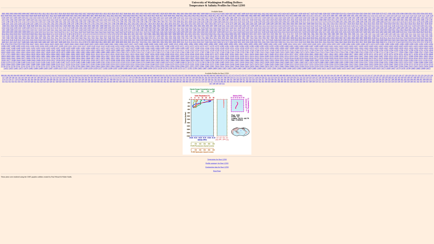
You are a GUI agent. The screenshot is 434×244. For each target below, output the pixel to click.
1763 (68, 22)
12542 (207, 48)
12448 (13, 48)
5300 (406, 28)
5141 (373, 26)
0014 (52, 13)
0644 (23, 15)
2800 (121, 24)
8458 (418, 40)
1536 (113, 20)
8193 (121, 40)
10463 (116, 44)
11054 (329, 44)
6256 (129, 32)
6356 (296, 32)
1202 (146, 18)
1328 (296, 18)
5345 (117, 30)
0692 (76, 15)
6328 (239, 32)
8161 (28, 40)
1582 (207, 20)
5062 (77, 26)
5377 (129, 30)
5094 (203, 26)
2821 (162, 24)
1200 (138, 18)
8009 (292, 38)
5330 (89, 30)
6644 (48, 34)
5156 (406, 26)
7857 (239, 38)
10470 (126, 44)
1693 (410, 20)
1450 (414, 18)
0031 (101, 13)
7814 (211, 38)
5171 (36, 28)
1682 (369, 20)
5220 (207, 28)
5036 (418, 24)
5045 (16, 26)
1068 (304, 15)
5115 (276, 26)
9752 (410, 42)
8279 (268, 40)
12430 (405, 46)
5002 (284, 24)
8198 (138, 40)
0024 (77, 13)
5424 (280, 30)
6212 (76, 32)
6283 (166, 32)
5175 (52, 28)
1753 (28, 22)
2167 (288, 22)
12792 (426, 50)
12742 (252, 50)
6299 (182, 32)
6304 (202, 32)
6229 (121, 32)
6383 (337, 32)
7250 (133, 36)
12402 (296, 46)
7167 (36, 36)
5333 (101, 30)
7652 (117, 38)
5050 (36, 26)
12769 (331, 50)
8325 (288, 40)
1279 (215, 18)
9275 (227, 42)
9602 (312, 42)
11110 (65, 46)
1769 (93, 22)
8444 (402, 40)
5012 (325, 24)
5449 (329, 30)
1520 (72, 20)
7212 (93, 36)
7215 (105, 36)
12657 (102, 50)
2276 (410, 22)
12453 (38, 48)
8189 (113, 40)
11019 (309, 44)
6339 (267, 32)
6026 (414, 30)
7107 (369, 34)
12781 (376, 50)
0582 (394, 13)
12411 (331, 46)
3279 (231, 24)
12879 (63, 52)
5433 (296, 30)
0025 (81, 13)
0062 (178, 13)
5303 (418, 28)
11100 (23, 46)
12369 (172, 46)
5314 (24, 30)
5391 (174, 30)
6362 (320, 32)
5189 (105, 28)
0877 (234, 15)
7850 (235, 38)
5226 (231, 28)
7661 (129, 38)
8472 (7, 42)
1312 (239, 18)
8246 (239, 40)
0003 (12, 13)
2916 (198, 24)
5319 (44, 30)
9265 (215, 42)
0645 (27, 15)
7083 (317, 34)
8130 (410, 38)
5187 (97, 28)
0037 (121, 13)
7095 (349, 34)
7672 (154, 38)
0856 (202, 15)
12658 (107, 50)
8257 (260, 40)
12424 (385, 46)
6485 (390, 32)
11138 (107, 46)
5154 (397, 26)
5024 (369, 24)
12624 (371, 48)
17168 (157, 52)
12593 (267, 48)
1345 (345, 18)
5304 (422, 28)
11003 (275, 44)
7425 (264, 36)
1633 (296, 20)
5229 (243, 28)
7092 (345, 34)
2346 (28, 24)
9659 (365, 42)
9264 (211, 42)
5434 (300, 30)
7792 (203, 38)
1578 (190, 20)
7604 (28, 38)
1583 (211, 20)
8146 (11, 40)
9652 (353, 42)
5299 (402, 28)
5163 (3, 28)
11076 (377, 44)
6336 (255, 32)
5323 (60, 30)
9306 (280, 42)
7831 (215, 38)
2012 (182, 22)
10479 (136, 44)
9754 (414, 42)
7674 (158, 38)
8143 (430, 38)
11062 (348, 44)
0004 (16, 13)
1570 (158, 20)
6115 (48, 32)
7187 (68, 36)
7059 (272, 34)
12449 (18, 48)
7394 (227, 36)
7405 (243, 36)
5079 (142, 26)
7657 (121, 38)
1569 (154, 20)
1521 (76, 20)
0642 (15, 15)
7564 (365, 36)
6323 (235, 32)
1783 (133, 22)
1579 (194, 20)
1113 (368, 15)
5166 (16, 28)
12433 (415, 46)
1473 (3, 20)
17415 (261, 52)
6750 (77, 34)
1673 (341, 20)
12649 (63, 50)
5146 (393, 26)
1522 (81, 20)
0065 (190, 13)
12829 (53, 52)
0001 (3, 13)
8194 (125, 40)
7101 (357, 34)
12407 (311, 46)
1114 (372, 15)
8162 (32, 40)
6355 (292, 32)
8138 (418, 38)
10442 (71, 44)
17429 (276, 52)
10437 (61, 44)
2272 (394, 22)
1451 (418, 18)
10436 (56, 44)
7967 (268, 38)
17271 (197, 52)
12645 (43, 50)
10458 (101, 44)
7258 (158, 36)
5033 (406, 24)
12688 (117, 50)
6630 (426, 32)
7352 (194, 36)
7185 (60, 36)
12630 (401, 48)
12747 (266, 50)
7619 (77, 38)
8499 (64, 42)
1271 (182, 18)
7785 (199, 38)
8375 (312, 40)
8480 (24, 42)
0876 (230, 15)
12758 (311, 50)
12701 (137, 50)
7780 (195, 38)
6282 (162, 32)
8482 (32, 42)
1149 (19, 18)
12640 (18, 50)
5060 (69, 26)
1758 (48, 22)
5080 (146, 26)
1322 (276, 18)
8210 (182, 40)
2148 (215, 22)
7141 (398, 34)
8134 (414, 38)
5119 (288, 26)
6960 (231, 34)
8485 (40, 42)
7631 (89, 38)
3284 (251, 24)
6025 (410, 30)
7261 (166, 36)
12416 (351, 46)
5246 (312, 28)
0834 (149, 15)
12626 (381, 48)
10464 (121, 44)
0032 (105, 13)
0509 (337, 13)
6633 (7, 34)
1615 (239, 20)
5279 (357, 28)
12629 (396, 48)
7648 (109, 38)
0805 (88, 15)
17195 (172, 52)
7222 (125, 36)
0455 (288, 13)
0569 (377, 13)
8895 (109, 42)
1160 (62, 18)
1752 (24, 22)
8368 (296, 40)
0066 (195, 13)
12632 (411, 48)
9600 (308, 42)
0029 (93, 13)
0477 (308, 13)
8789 (85, 42)
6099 (28, 32)
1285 (231, 18)
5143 (381, 26)
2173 (312, 22)
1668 (321, 20)
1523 (85, 20)
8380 (321, 40)
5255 (345, 28)
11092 (421, 44)
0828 (125, 15)
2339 (430, 22)
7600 (16, 38)
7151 (410, 34)
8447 (406, 40)
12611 (306, 48)
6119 (56, 32)
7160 (16, 36)
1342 (337, 18)
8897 (113, 42)
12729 (217, 50)
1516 (56, 20)
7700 (182, 38)
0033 (109, 13)
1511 (36, 20)
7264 (178, 36)
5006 (300, 24)
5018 (349, 24)
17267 (192, 52)
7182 (48, 36)
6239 (125, 32)
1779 (117, 22)
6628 (418, 32)
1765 (76, 22)
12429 (400, 46)
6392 (345, 32)
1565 (137, 20)
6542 (410, 32)
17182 (167, 52)
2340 (3, 24)
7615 (68, 38)
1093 (361, 15)
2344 (20, 24)
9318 (300, 42)
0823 (112, 15)
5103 (232, 26)
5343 (113, 30)
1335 (308, 18)
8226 (223, 40)
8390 (345, 40)
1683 (373, 20)
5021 (361, 24)
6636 (16, 34)
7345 (186, 36)
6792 (109, 34)
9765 (19, 44)
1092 (357, 15)
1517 (60, 20)
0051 (134, 13)
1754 (32, 22)
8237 (231, 40)
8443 (398, 40)
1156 (46, 18)
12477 (122, 48)
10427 (31, 44)
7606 (36, 38)
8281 (272, 40)
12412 (336, 46)
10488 (146, 44)
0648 (35, 15)
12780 (371, 50)
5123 (304, 26)
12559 (247, 48)
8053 (329, 38)
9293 (243, 42)
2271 (390, 22)
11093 (426, 44)
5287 (386, 28)
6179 (72, 32)
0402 (223, 13)
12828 (48, 52)
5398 (195, 30)
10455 (91, 44)
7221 (121, 36)
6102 (36, 32)
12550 (227, 48)
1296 (235, 18)
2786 (68, 24)
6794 (117, 34)
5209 (166, 28)
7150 (406, 34)
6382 (333, 32)
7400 (235, 36)
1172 (110, 18)
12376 (202, 46)
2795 (101, 24)
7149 (402, 34)
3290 (276, 24)
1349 (361, 18)
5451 (337, 30)
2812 (125, 24)
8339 (292, 40)
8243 (235, 40)
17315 (212, 52)
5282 (369, 28)
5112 (264, 26)
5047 (24, 26)
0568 (373, 13)
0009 (32, 13)
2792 (93, 24)
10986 (211, 44)
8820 (97, 42)
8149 (16, 40)
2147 (211, 22)
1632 (292, 20)
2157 (251, 22)
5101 (223, 26)
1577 (186, 20)
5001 (280, 24)
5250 (329, 28)
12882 (77, 52)
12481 (142, 48)
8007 (288, 38)
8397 (369, 40)
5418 (255, 30)
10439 (66, 44)
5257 (349, 28)
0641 (11, 15)
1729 (426, 20)
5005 (296, 24)
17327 (217, 52)
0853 (190, 15)
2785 (64, 24)
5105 (240, 26)
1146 (7, 18)
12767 (321, 50)
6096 (16, 32)
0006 (24, 13)
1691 (402, 20)
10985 (206, 44)
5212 (178, 28)
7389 (223, 36)
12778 (361, 50)
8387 (341, 40)
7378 (207, 36)
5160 (422, 26)
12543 (212, 48)
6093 (4, 32)
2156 (247, 22)
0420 (255, 13)
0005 (20, 13)
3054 (211, 24)
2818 (150, 24)
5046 (20, 26)
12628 (391, 48)
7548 (329, 36)
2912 (182, 24)
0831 (137, 15)
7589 (414, 36)
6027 (418, 30)
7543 (316, 36)
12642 (28, 50)
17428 (271, 52)
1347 (353, 18)
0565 (361, 13)
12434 (420, 46)
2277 (414, 22)
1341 (333, 18)
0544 (349, 13)
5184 (89, 28)
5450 (333, 30)
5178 (64, 28)
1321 (272, 18)
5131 (332, 26)
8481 (28, 42)
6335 (251, 32)
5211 (174, 28)
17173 (162, 52)
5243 (300, 28)
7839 (223, 38)
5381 (142, 30)
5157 (410, 26)
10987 (215, 44)
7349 (190, 36)
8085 (357, 38)
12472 (102, 48)
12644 (38, 50)
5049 (32, 26)
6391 (341, 32)
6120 (60, 32)
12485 (162, 48)
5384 (150, 30)
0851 (182, 15)
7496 (296, 36)
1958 (178, 22)
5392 (178, 30)
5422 (272, 30)
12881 (73, 52)
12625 (376, 48)
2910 (174, 24)
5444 (308, 30)
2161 (264, 22)
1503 (16, 20)
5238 (280, 28)
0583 (398, 13)
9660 (369, 42)
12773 (341, 50)
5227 (235, 28)
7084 (321, 34)
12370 (177, 46)
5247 (316, 28)
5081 (150, 26)
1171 (106, 18)
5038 (426, 24)
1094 (365, 15)
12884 (87, 52)
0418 (247, 13)
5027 (381, 24)
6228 (117, 32)
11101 (27, 46)
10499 (171, 44)
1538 (121, 20)
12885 (92, 52)
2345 (24, 24)
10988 (220, 44)
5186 (93, 28)
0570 (381, 13)
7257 (154, 36)
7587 (410, 36)
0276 (219, 13)
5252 (337, 28)
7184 (56, 36)
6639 (28, 34)
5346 (121, 30)
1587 (227, 20)
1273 (190, 18)
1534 (105, 20)
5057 (61, 26)
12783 (386, 50)
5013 (329, 24)
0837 (161, 15)
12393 (266, 46)
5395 (182, 30)
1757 (44, 22)
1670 (329, 20)
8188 (109, 40)
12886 (97, 52)
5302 (414, 28)
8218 (215, 40)
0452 (276, 13)
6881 (150, 34)
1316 (256, 18)
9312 (288, 42)
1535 (109, 20)
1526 (97, 20)
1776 (105, 22)
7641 (97, 38)
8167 (52, 40)
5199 (146, 28)
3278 (227, 24)
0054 (146, 13)
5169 (28, 28)
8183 (97, 40)
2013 (186, 22)
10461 (111, 44)
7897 (247, 38)
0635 (3, 15)
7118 (377, 34)
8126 (398, 38)
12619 (346, 48)
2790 (85, 24)
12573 (252, 48)
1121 (399, 15)
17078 (132, 52)
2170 (300, 22)
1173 (114, 18)
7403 (239, 36)
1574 (174, 20)
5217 (198, 28)
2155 (243, 22)
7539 (312, 36)
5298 (398, 28)
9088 (154, 42)
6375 (324, 32)
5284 (378, 28)
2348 (36, 24)
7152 (414, 34)
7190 (81, 36)
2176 (325, 22)
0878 (239, 15)
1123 (407, 15)
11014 (294, 44)
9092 (162, 42)
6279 (150, 32)
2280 (426, 22)
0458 (300, 13)
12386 (251, 46)
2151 (227, 22)
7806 (207, 38)
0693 (80, 15)
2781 (48, 24)
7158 (7, 36)
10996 (255, 44)
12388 (256, 46)
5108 (252, 26)
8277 (264, 40)
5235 (268, 28)
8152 (24, 40)
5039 (430, 24)
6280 (154, 32)
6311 (231, 32)
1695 (418, 20)
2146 (207, 22)
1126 (419, 15)
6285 (174, 32)
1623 (268, 20)
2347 (32, 24)
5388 (162, 30)
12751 (286, 50)
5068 (101, 26)
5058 (65, 26)
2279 (422, 22)
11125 (103, 46)
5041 (8, 26)
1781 (125, 22)
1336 (313, 18)
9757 (422, 42)
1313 (243, 18)
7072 (284, 34)
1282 (227, 18)
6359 (308, 32)
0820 (100, 15)
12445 (430, 46)
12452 (33, 48)
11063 (353, 44)
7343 (182, 36)
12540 (197, 48)
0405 (231, 13)
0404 (227, 13)
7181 (44, 36)
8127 (402, 38)
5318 (40, 30)
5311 (20, 30)
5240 (288, 28)
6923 (223, 34)
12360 (127, 46)
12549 (222, 48)
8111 (377, 38)
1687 (390, 20)
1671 (333, 20)
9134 (190, 42)
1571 (162, 20)
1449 (410, 18)
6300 (186, 32)
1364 (382, 18)
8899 (121, 42)
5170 (32, 28)
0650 (43, 15)
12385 (246, 46)
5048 (28, 26)
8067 (341, 38)
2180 (337, 22)
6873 (134, 34)
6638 (24, 34)
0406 (235, 13)
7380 (211, 36)
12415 (346, 46)
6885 (166, 34)
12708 (152, 50)
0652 (51, 15)
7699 (178, 38)
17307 (202, 52)
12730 (222, 50)
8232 (227, 40)
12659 (112, 50)
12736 (237, 50)
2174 (316, 22)
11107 (56, 46)
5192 (117, 28)
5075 (126, 26)
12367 (162, 46)
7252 (142, 36)
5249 (325, 28)
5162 (430, 26)
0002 (7, 13)
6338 (263, 32)
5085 (167, 26)
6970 (247, 34)
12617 (336, 48)
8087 (361, 38)
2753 (40, 24)
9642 (337, 42)
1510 (32, 20)
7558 (353, 36)
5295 (394, 28)
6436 (377, 32)
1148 (15, 18)
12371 (182, 46)
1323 (280, 18)
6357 (300, 32)
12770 (336, 50)
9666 (378, 42)
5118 (284, 26)
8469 (3, 42)
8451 (414, 40)
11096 (3, 46)
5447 (321, 30)
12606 (282, 48)
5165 (11, 28)
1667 (316, 20)
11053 (324, 44)
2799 (117, 24)
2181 (341, 22)
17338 (227, 52)
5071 (110, 26)
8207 (170, 40)
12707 (147, 50)
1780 (121, 22)
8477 (20, 42)
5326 (72, 30)
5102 (228, 26)
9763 (11, 44)
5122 (300, 26)
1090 (348, 15)
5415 (243, 30)
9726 (390, 42)
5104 (236, 26)
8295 (280, 40)
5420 (264, 30)
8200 (146, 40)
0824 (116, 15)
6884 (162, 34)
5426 (288, 30)
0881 (247, 15)
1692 (406, 20)
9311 (284, 42)
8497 (56, 42)
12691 (122, 50)
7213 (97, 36)
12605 (277, 48)
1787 (150, 22)
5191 (113, 28)
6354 (288, 32)
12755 (301, 50)
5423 (276, 30)
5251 (333, 28)
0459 (304, 13)
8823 (101, 42)
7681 (162, 38)
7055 (268, 34)
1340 (329, 18)
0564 (357, 13)
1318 (264, 18)
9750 (406, 42)
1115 (376, 15)
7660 (125, 38)
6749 (72, 34)
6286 (178, 32)
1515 (52, 20)
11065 (358, 44)
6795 (121, 34)
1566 (142, 20)
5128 (324, 26)
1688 (394, 20)
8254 (255, 40)
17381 (247, 52)
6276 (137, 32)
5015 (337, 24)
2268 (378, 22)
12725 (202, 50)
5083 (158, 26)
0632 (430, 13)
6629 (422, 32)
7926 (256, 38)
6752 (85, 34)
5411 (227, 30)
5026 (377, 24)
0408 (243, 13)
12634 (421, 48)
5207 (158, 28)
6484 (385, 32)
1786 (146, 22)
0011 (40, 13)
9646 (345, 42)
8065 (333, 38)
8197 (134, 40)
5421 (268, 30)
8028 (308, 38)
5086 (171, 26)
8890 (105, 42)
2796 (105, 24)
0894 (275, 15)
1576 (182, 20)
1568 (150, 20)
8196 (129, 40)
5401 (207, 30)
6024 (406, 30)
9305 (276, 42)
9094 (166, 42)
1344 (341, 18)
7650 (113, 38)
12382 (231, 46)
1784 (137, 22)
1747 (3, 22)
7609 (44, 38)
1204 (154, 18)
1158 (54, 18)
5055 (53, 26)
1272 (186, 18)
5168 (24, 28)
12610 (301, 48)
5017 (345, 24)
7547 (325, 36)
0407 (239, 13)
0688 (59, 15)
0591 (410, 13)
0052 (138, 13)
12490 (172, 48)
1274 (195, 18)
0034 (113, 13)
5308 (7, 30)
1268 (174, 18)
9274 (223, 42)
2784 (60, 24)
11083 (387, 44)
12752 (291, 50)
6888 (174, 34)
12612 (311, 48)
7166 (32, 36)
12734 (232, 50)
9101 (182, 42)
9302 (264, 42)
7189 (77, 36)
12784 (391, 50)
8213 (194, 40)
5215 (190, 28)
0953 (283, 15)
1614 (235, 20)
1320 (268, 18)
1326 (288, 18)
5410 (223, 30)
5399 (199, 30)
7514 (300, 36)
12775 (351, 50)
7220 (117, 36)
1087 (336, 15)
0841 (173, 15)
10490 (151, 44)
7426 (268, 36)
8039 (313, 38)
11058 (343, 44)
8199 (142, 40)
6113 (44, 32)
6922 (219, 34)
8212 (190, 40)
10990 (230, 44)
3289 (272, 24)
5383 (146, 30)
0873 (218, 15)
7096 (353, 34)
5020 (357, 24)
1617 (247, 20)
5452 (341, 30)
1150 (23, 18)
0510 (341, 13)
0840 (169, 15)
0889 (267, 15)
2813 (129, 24)
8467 (430, 40)
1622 (264, 20)
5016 (341, 24)
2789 (81, 24)
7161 (20, 36)
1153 (35, 18)
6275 (133, 32)
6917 (199, 34)
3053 (207, 24)
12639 (13, 50)
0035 (117, 13)
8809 (93, 42)
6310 (227, 32)
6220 (89, 32)
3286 (260, 24)
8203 (154, 40)
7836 (219, 38)
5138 (361, 26)
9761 (3, 44)
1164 (78, 18)
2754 (44, 24)
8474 (12, 42)
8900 (125, 42)
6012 (377, 30)
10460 (106, 44)
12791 (421, 50)
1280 (219, 18)
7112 (373, 34)
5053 (49, 26)
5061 (73, 26)
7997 (280, 38)
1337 (317, 18)
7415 (255, 36)
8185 (105, 40)
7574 (386, 36)
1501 (7, 20)
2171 (304, 22)
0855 (198, 15)
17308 (207, 52)
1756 (40, 22)
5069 (105, 26)
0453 (280, 13)
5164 (7, 28)
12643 (33, 50)
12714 (172, 50)
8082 (353, 38)
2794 (97, 24)
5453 (345, 30)
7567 (369, 36)
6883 (158, 34)
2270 (386, 22)
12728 (212, 50)
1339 (325, 18)
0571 (386, 13)
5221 (211, 28)
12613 (316, 48)
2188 (357, 22)
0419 (251, 13)
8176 (77, 40)
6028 (422, 30)
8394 (361, 40)
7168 (40, 36)
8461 (422, 40)
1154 (39, 18)
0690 (68, 15)
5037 (422, 24)
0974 (287, 15)
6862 (125, 34)
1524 (89, 20)
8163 (36, 40)
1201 (142, 18)
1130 (3, 18)
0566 (365, 13)
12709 (157, 50)
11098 (13, 46)
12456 (53, 48)
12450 (23, 48)
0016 (60, 13)
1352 (374, 18)
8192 (117, 40)
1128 (427, 15)
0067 (199, 13)
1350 (365, 18)
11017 (299, 44)
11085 (397, 44)
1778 (113, 22)
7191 (85, 36)
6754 (93, 34)
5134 (345, 26)
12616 (331, 48)
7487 (292, 36)
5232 (255, 28)
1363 (378, 18)
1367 (394, 18)
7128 (381, 34)
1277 (207, 18)
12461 (78, 48)
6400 (365, 32)
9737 (394, 42)
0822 (108, 15)
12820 (8, 52)
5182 (81, 28)
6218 (80, 32)
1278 (211, 18)
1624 (272, 20)
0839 (165, 15)
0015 (56, 13)
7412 (251, 36)
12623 (366, 48)
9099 (178, 42)
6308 (219, 32)
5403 (215, 30)
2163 (272, 22)
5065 (89, 26)
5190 (109, 28)
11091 (416, 44)
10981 (186, 44)
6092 (430, 30)
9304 (272, 42)
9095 (170, 42)
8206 (166, 40)
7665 (138, 38)
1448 (406, 18)
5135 (349, 26)
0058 (162, 13)
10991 (235, 44)
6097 (20, 32)
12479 (132, 48)
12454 (43, 48)
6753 (89, 34)
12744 (257, 50)
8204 (158, 40)
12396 (276, 46)
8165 (44, 40)
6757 (105, 34)
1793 (170, 22)
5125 (312, 26)
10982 (191, 44)
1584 (215, 20)
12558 (242, 48)
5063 (81, 26)
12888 (102, 52)
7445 (276, 36)
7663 (134, 38)
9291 (239, 42)
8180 (89, 40)
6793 (113, 34)
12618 (341, 48)
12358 (122, 46)
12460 (73, 48)
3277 (223, 24)
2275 (406, 22)
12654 (88, 50)
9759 (430, 42)
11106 (51, 46)
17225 (177, 52)
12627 (386, 48)
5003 (288, 24)
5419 (260, 30)
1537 (117, 20)
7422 (260, 36)
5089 (183, 26)
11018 (304, 44)
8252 (247, 40)
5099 (215, 26)
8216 (207, 40)
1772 (101, 22)
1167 (90, 18)
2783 (56, 24)
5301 (410, 28)
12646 (48, 50)
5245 (308, 28)
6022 (398, 30)
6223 (97, 32)
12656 (98, 50)
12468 (93, 48)
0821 (104, 15)
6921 (215, 34)
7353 (198, 36)
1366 (390, 18)
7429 (272, 36)
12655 (93, 50)
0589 (406, 13)
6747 (64, 34)
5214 (186, 28)
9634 (329, 42)
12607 (286, 48)
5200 (150, 28)
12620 (351, 48)
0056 (154, 13)
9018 (142, 42)
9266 (219, 42)
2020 (190, 22)
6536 (402, 32)
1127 (423, 15)
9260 (207, 42)
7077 (292, 34)
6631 (430, 32)
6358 (304, 32)
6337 (259, 32)
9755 (418, 42)
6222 (93, 32)
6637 (20, 34)
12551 (232, 48)
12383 (236, 46)
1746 (430, 20)
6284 (170, 32)
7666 (142, 38)
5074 (122, 26)
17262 (182, 52)
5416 (247, 30)
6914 (186, 34)
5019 (353, 24)
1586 (223, 20)
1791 (166, 22)
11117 (84, 46)
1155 (43, 18)
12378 (212, 46)
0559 (353, 13)
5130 (328, 26)
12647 (53, 50)
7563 (361, 36)
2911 (178, 24)
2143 (194, 22)
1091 (352, 15)
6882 (154, 34)
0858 (210, 15)
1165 (82, 18)
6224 (101, 32)
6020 (390, 30)
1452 (422, 18)
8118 (381, 38)
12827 (43, 52)
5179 (68, 28)
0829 (129, 15)
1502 (11, 20)
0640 (7, 15)
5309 (12, 30)
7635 (93, 38)
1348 (357, 18)
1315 (252, 18)
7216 (109, 36)
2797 (109, 24)
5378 (134, 30)
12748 (271, 50)
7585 (402, 36)
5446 (316, 30)
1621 (260, 20)
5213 (182, 28)
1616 (243, 20)
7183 (52, 36)
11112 (75, 46)
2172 (308, 22)
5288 (390, 28)
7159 (11, 36)
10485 (141, 44)
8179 (85, 40)
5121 (296, 26)
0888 (263, 15)
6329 (243, 32)
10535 (176, 44)
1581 (203, 20)
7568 (373, 36)
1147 (11, 18)
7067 (280, 34)
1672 (337, 20)
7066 (276, 34)
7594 (422, 36)
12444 (425, 46)
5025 (373, 24)
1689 (398, 20)
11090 (411, 44)
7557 (349, 36)
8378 (316, 40)
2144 (198, 22)
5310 (16, 30)
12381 (226, 46)
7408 (247, 36)
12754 (296, 50)
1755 (36, 22)
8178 (81, 40)
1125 (415, 15)
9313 (292, 42)
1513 (44, 20)
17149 (147, 52)
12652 (78, 50)
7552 (337, 36)
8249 (243, 40)
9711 (386, 42)
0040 (125, 13)
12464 (88, 48)
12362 (137, 46)
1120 (395, 15)
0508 (333, 13)
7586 (406, 36)
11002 (270, 44)
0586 (402, 13)
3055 (215, 24)
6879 (146, 34)
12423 (381, 46)
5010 (316, 24)
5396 (186, 30)
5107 (248, 26)
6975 (256, 34)
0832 (141, 15)
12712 (167, 50)
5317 (36, 30)
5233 (260, 28)
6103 (40, 32)
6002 (357, 30)
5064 (85, 26)
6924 (227, 34)
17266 (187, 52)
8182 (93, 40)
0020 (72, 13)
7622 (85, 38)
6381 (328, 32)
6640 (32, 34)
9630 (316, 42)
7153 (418, 34)
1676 (349, 20)
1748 (7, 22)
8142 (426, 38)
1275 (199, 18)
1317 (260, 18)
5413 (235, 30)
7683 (166, 38)
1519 (68, 20)
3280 (235, 24)
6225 (105, 32)
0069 (207, 13)
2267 (373, 22)
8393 (357, 40)
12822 (18, 52)
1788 (154, 22)
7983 (276, 38)
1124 (411, 15)
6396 (357, 32)
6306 (211, 32)
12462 (83, 48)
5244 (304, 28)
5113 (268, 26)
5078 (138, 26)
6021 (394, 30)
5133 (340, 26)
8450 (410, 40)
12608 (291, 48)
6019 (386, 30)
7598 (7, 38)
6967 (239, 34)
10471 (131, 44)
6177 (68, 32)
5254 (341, 28)
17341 (232, 52)
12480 (137, 48)
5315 (28, 30)
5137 (357, 26)
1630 (284, 20)
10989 (225, 44)
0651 (47, 15)
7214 (101, 36)
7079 (300, 34)
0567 (369, 13)
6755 (97, 34)
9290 (235, 42)
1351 (369, 18)
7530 (308, 36)
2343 (16, 24)
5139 (365, 26)
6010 (369, 30)
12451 (28, 48)
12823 (23, 52)
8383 (333, 40)
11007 (280, 44)
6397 (361, 32)
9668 (382, 42)
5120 (292, 26)
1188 (122, 18)
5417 (251, 30)
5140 (369, 26)
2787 (72, 24)
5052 (44, 26)
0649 (39, 15)
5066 (93, 26)
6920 (211, 34)
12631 (406, 48)
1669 (325, 20)
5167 (20, 28)
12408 (316, 46)
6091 (426, 30)
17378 (242, 52)
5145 (389, 26)
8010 (296, 38)
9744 (398, 42)
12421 (376, 46)
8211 (186, 40)
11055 (333, 44)
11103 (37, 46)
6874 (138, 34)
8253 (251, 40)
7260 (162, 36)
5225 (227, 28)
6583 (414, 32)
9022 (146, 42)
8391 (349, 40)
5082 (154, 26)
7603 (24, 38)
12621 (356, 48)
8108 (374, 38)
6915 (190, 34)
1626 (280, 20)
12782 (381, 50)
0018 (64, 13)
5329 (85, 30)
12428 (395, 46)
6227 (113, 32)
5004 (292, 24)
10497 (166, 44)
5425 (284, 30)
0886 (255, 15)
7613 (60, 38)
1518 (64, 20)
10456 (96, 44)
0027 (85, 13)
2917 (203, 24)
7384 (219, 36)
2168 (292, 22)
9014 (134, 42)
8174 (68, 40)
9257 (203, 42)
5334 (105, 30)
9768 (27, 44)
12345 (112, 46)
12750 (281, 50)
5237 (276, 28)
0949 (279, 15)
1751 (19, 22)
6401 (369, 32)
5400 (203, 30)
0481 (321, 13)
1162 (70, 18)
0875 (226, 15)
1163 (74, 18)
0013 (48, 13)
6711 (52, 34)
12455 (48, 48)
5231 (251, 28)
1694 (414, 20)
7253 (146, 36)
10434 (46, 44)
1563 (129, 20)
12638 (8, 50)
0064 (186, 13)
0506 (325, 13)
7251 (137, 36)
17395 (257, 52)
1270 (178, 18)
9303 (268, 42)
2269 (382, 22)
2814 (134, 24)
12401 (291, 46)
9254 (195, 42)
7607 (40, 38)
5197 (138, 28)
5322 (56, 30)
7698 (174, 38)
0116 (211, 13)
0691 (72, 15)
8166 (48, 40)
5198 (142, 28)
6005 (361, 30)
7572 (382, 36)
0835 (153, 15)
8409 (386, 40)
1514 (48, 20)
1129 (431, 15)
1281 (223, 18)
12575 (257, 48)
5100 (219, 26)
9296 (252, 42)
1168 (94, 18)
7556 (345, 36)
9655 (357, 42)
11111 (70, 46)
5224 (223, 28)
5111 (260, 26)
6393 (349, 32)
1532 (101, 20)
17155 (152, 52)
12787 (406, 50)
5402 (211, 30)
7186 (64, 36)
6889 (178, 34)
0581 (390, 13)
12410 (326, 46)
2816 (142, 24)
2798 (113, 24)
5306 (430, 28)
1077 (320, 15)
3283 (247, 24)
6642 (40, 34)
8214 (198, 40)
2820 (158, 24)
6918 (203, 34)
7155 (426, 34)
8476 (16, 42)
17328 (222, 52)
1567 (146, 20)
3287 (264, 24)
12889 (107, 52)
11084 (392, 44)
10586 (181, 44)
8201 (150, 40)
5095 (207, 26)
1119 (392, 15)
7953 (260, 38)
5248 (321, 28)
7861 (243, 38)
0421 (260, 13)
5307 (3, 30)
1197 (126, 18)
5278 (353, 28)
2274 (402, 22)
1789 (158, 22)
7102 (361, 34)
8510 (73, 42)
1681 (365, 20)
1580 (198, 20)
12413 (341, 46)
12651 (73, 50)
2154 (239, 22)
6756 (101, 34)
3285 (255, 24)
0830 (133, 15)
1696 (422, 20)
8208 (174, 40)
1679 (361, 20)
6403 (373, 32)
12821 (13, 52)
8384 (337, 40)
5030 (394, 24)
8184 (101, 40)
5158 (414, 26)
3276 (219, 24)
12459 (68, 48)
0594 (422, 13)
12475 (112, 48)
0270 (215, 13)
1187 (118, 18)
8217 (211, 40)
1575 (178, 20)
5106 (244, 26)
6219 (84, 32)
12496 (182, 48)
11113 (79, 46)
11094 (431, 44)
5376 (125, 30)
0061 (174, 13)
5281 (365, 28)
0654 (55, 15)
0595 (426, 13)
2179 (333, 22)
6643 (44, 34)
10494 (156, 44)
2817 (146, 24)
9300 (256, 42)
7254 (150, 36)
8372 (304, 40)
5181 (77, 28)
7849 (231, 38)
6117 (52, 32)
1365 (386, 18)
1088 (340, 15)
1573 (170, 20)
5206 (154, 28)
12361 (132, 46)
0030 (97, 13)
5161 (426, 26)
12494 (177, 48)
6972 (252, 34)
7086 (329, 34)
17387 (252, 52)
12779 (366, 50)
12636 (431, 48)
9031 (150, 42)
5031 (398, 24)
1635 (304, 20)
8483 (36, 42)
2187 (353, 22)
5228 (239, 28)
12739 (242, 50)
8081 (349, 38)
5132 (336, 26)
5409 (219, 30)
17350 (237, 52)
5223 (219, 28)
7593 (418, 36)
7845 (227, 38)
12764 (316, 50)
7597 (3, 38)
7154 (422, 34)
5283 (373, 28)
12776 (356, 50)
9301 (260, 42)
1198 (130, 18)
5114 (272, 26)
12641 (23, 50)
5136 (353, 26)
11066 (363, 44)
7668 (146, 38)
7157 (3, 36)
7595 (426, 36)
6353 (284, 32)
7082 (313, 34)
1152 (31, 18)
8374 (308, 40)
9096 (174, 42)
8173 (64, 40)
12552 (237, 48)
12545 (217, 48)
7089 (337, 34)
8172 (60, 40)
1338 (321, 18)
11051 (319, 44)
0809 (96, 15)
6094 (8, 32)
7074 (288, 34)
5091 (191, 26)
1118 (388, 15)
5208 (162, 28)
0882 (251, 15)
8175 (72, 40)
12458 (63, 48)
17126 (137, 52)
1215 (162, 18)
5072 (114, 26)
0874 (222, 15)
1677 (353, 20)
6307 (215, 32)
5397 (190, 30)
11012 (290, 44)
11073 (367, 44)
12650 (68, 50)
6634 (12, 34)
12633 (416, 48)
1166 (86, 18)
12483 (152, 48)
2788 (77, 24)
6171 (64, 32)
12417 (356, 46)
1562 (125, 20)
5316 (32, 30)
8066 (337, 38)
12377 (207, 46)
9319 (304, 42)
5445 (312, 30)
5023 (365, 24)
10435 (51, 44)
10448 (81, 44)
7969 (272, 38)
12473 (107, 48)
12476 (117, 48)
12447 (8, 48)
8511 (77, 42)
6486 (394, 32)
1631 (288, 20)
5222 (215, 28)
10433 (41, 44)
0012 (44, 13)
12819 (3, 52)
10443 (76, 44)
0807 (92, 15)
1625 (276, 20)
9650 (349, 42)
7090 (341, 34)
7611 (52, 38)
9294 (247, 42)
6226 (109, 32)
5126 (316, 26)
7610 (48, 38)
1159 (58, 18)
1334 (304, 18)
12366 (157, 46)
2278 (418, 22)
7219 (113, 36)
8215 (203, 40)
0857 (206, 15)
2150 (223, 22)
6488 (398, 32)
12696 (127, 50)
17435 (281, 52)
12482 (147, 48)
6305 (207, 32)
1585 (219, 20)
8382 (329, 40)
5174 (48, 28)
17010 (117, 52)
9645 (341, 42)
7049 (264, 34)
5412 (231, 30)
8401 (373, 40)
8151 (20, 40)
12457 (58, 48)
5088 (179, 26)
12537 (192, 48)
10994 (245, 44)
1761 (60, 22)
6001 (353, 30)
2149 (219, 22)
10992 (240, 44)
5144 (385, 26)
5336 (109, 30)
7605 (32, 38)
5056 (57, 26)
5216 (194, 28)
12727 (207, 50)
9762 (7, 44)
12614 (321, 48)
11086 (401, 44)
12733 (227, 50)
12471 (98, 48)
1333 (300, 18)
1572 (166, 20)
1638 (312, 20)
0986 (300, 15)
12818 (431, 50)
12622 (361, 48)
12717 (182, 50)
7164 (24, 36)
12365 (152, 46)
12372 (187, 46)
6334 (247, 32)
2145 (203, 22)
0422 (264, 13)
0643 (19, 15)
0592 (414, 13)
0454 (284, 13)
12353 (117, 46)
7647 (105, 38)
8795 (89, 42)
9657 (361, 42)
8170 (56, 40)
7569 (378, 36)
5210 (170, 28)
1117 (384, 15)
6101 (32, 32)
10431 (36, 44)
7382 (215, 36)
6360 (312, 32)
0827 (121, 15)
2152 (231, 22)
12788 (411, 50)
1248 (170, 18)
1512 (40, 20)
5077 (134, 26)
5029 (390, 24)
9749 (402, 42)
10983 (196, 44)
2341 (7, 24)
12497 (187, 48)
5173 (44, 28)
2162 (268, 22)
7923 (252, 38)
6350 (276, 32)
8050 (321, 38)
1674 (345, 20)
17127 (142, 52)
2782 (52, 24)
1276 (203, 18)
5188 (101, 28)
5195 (129, 28)
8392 (353, 40)
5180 (72, 28)
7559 (357, 36)
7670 (150, 38)
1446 (402, 18)
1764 (72, 22)
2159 (260, 22)
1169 (98, 18)
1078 (324, 15)
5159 (418, 26)
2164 (276, 22)
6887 (170, 34)
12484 (157, 48)
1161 (66, 18)
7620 (81, 38)
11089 (406, 44)
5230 (247, 28)
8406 (378, 40)
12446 (3, 48)
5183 (85, 28)
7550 (333, 36)
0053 (142, 13)
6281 (158, 32)
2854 (170, 24)
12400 (286, 46)
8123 (390, 38)
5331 (93, 30)
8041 (317, 38)
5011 (320, 24)
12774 (346, 50)
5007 (304, 24)
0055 (150, 13)
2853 (166, 24)
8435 (394, 40)
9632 (325, 42)
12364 (147, 46)
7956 (264, 38)
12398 (281, 46)
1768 (89, 22)
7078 (296, 34)
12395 (271, 46)
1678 (357, 20)
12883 (82, 52)
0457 (296, 13)
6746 (60, 34)
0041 (129, 13)
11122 (98, 46)
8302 (284, 40)
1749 (11, 22)
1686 (386, 20)
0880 (243, 15)
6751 (81, 34)
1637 (308, 20)
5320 (48, 30)
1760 (56, 22)
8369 (300, 40)
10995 (250, 44)
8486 (44, 42)
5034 (410, 24)
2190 (365, 22)
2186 (349, 22)
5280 (361, 28)
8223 (219, 40)
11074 (372, 44)
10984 (201, 44)
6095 (12, 32)
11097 (8, 46)
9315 (296, 42)
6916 (195, 34)
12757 (306, 50)
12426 (390, 46)
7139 (390, 34)
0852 (186, 15)
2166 (284, 22)
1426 (398, 18)
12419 (366, 46)
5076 (130, 26)
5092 (195, 26)
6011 (373, 30)
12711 (162, 50)
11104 (42, 46)
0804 (84, 15)
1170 (102, 18)
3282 (243, 24)
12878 (58, 52)
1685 (382, 20)
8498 (60, 42)
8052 (325, 38)
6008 (365, 30)
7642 (101, 38)
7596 (430, 36)
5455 (349, 30)
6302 (194, 32)
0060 (170, 13)
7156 (430, 34)
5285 (382, 28)
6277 (141, 32)
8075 (345, 38)
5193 (121, 28)
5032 (402, 24)
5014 (333, 24)
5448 (325, 30)
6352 (280, 32)
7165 (28, 36)
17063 (122, 52)
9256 (199, 42)
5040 (4, 26)
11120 (93, 46)
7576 (390, 36)
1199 (134, 18)
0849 (177, 15)
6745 (56, 34)
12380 (221, 46)
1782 (129, 22)
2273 (398, 22)
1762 (64, 22)
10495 (161, 44)
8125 (394, 38)
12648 (58, 50)
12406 (306, 46)
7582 (398, 36)
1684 (378, 20)
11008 (285, 44)
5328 (81, 30)
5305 (426, 28)
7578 (394, 36)
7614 (64, 38)
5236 (272, 28)
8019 (300, 38)
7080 (304, 34)
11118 (88, 46)
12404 (301, 46)
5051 (40, 26)
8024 (304, 38)
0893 (271, 15)
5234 (264, 28)
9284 (231, 42)
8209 (178, 40)
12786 (401, 50)
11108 (61, 46)
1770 (97, 22)
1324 (284, 18)
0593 (418, 13)
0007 (28, 13)
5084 (162, 26)
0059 (166, 13)
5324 (64, 30)
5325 (68, 30)
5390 (170, 30)
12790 (416, 50)
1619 (255, 20)
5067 (97, 26)
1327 (292, 18)
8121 (385, 38)
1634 (300, 20)
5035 (414, 24)
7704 (186, 38)
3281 (239, 24)
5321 (52, 30)
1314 (247, 18)
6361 (316, 32)
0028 (89, 13)
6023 (402, 30)
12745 (261, 50)
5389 (166, 30)
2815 (138, 24)
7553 (341, 36)
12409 (321, 46)
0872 (214, 15)
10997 (260, 44)
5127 (320, 26)
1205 (158, 18)
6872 (129, 34)
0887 (259, 15)
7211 (89, 36)
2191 (369, 22)
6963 (235, 34)
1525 (93, 20)
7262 (170, 36)
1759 (52, 22)
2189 (361, 22)
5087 (175, 26)
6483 (381, 32)
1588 (231, 20)
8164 (40, 40)
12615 (326, 48)
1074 (308, 15)
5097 (211, 26)
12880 (68, 52)
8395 (365, 40)
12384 (241, 46)
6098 (24, 32)
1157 (50, 18)
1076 (316, 15)
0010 (36, 13)
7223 (129, 36)
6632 (3, 34)
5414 (239, 30)
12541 (202, 48)
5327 (77, 30)
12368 (167, 46)
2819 (154, 24)
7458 (284, 36)
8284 (276, 40)
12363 (142, 46)
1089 (344, 15)
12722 (187, 50)
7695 (170, 38)
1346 (349, 18)
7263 (174, 36)
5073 (118, 26)
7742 (190, 38)
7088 (333, 34)
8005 (284, 38)
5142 (377, 26)
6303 (198, 32)
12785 (396, 50)
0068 (203, 13)
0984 (295, 15)
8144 (3, 40)
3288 (268, 24)
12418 (361, 46)
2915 (194, 24)
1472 (431, 18)
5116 (280, 26)
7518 (304, 36)
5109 (256, 26)
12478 (127, 48)
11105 (46, 46)
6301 (190, 32)
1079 (328, 15)
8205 (162, 40)
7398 (231, 36)
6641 (36, 34)
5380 (138, 30)
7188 (72, 36)
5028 (386, 24)
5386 (158, 30)
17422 (266, 52)
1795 (174, 22)
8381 (325, 40)
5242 (296, 28)
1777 (109, 22)
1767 (85, 22)
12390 (261, 46)
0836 (157, 15)
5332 (97, 30)
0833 (145, 15)
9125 (186, 42)
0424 (272, 13)
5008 (308, 24)
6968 (243, 34)
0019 (68, 13)
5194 (125, 28)
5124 (308, 26)
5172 (40, 28)
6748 (68, 34)
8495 (52, 42)
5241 (292, 28)
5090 (187, 26)
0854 (194, 15)
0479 (316, 13)
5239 (284, 28)
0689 (64, 15)
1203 (150, 18)
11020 (314, 44)
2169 (296, 22)
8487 (48, 42)
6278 (145, 32)
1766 (81, 22)
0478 (312, 13)
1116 (380, 15)
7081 (308, 34)
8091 (369, 38)
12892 (112, 52)
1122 (403, 15)
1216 (166, 18)
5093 (199, 26)
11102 (32, 46)
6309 (223, 32)
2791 (89, 24)
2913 (186, 24)
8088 (365, 38)
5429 (292, 30)
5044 (12, 26)
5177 (60, 28)
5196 (134, 28)
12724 (197, 50)
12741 (247, 50)
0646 (31, 15)
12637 (3, 50)
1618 (251, 20)
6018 (381, 30)
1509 (28, 20)
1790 (162, 22)
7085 (325, 34)
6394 (353, 32)
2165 (280, 22)
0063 (182, 13)
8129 (406, 38)
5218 (203, 28)
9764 (15, 44)
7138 (386, 34)
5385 (154, 30)
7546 (321, 36)
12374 (197, 46)
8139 (422, 38)
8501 (69, 42)
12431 (410, 46)
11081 (382, 44)
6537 (406, 32)
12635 (426, 48)
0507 (329, 13)
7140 (394, 34)
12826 (38, 52)
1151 (27, 18)
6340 (272, 32)
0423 (268, 13)
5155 (401, 26)
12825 (33, 52)
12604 (272, 48)
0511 (345, 13)
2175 (321, 22)
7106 (365, 34)
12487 (167, 48)
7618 (72, 38)
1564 (133, 20)
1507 (24, 20)
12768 (326, 50)
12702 (142, 50)
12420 (371, 46)
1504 (20, 20)
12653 (83, 50)
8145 (7, 40)
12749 (276, 50)
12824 (28, 52)
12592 (262, 48)
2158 (255, 22)
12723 (192, 50)
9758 (426, 42)
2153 (235, 22)
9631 (321, 42)
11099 (18, 46)
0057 (158, 13)
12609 (296, 48)
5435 (304, 30)
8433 (390, 40)
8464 (426, 40)
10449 (86, 44)
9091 (158, 42)
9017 (138, 42)
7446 (280, 36)
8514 (81, 42)
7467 (288, 36)
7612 (56, 38)
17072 (127, 52)
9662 (373, 42)
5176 (56, 28)
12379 (217, 46)
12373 (192, 46)
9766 (23, 44)
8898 (117, 42)
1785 (142, 22)
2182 (345, 22)
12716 (177, 50)
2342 (11, 24)
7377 (203, 36)
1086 (332, 15)
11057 (338, 44)
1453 (426, 18)
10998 (265, 44)
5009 (312, 24)
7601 (20, 38)
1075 (312, 15)
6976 (260, 34)
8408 (382, 40)
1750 (15, 22)
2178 (329, 22)
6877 (142, 34)
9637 (333, 42)
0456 (292, 13)
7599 (12, 38)
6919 (207, 34)
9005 (129, 42)
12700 (132, 50)
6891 (182, 34)
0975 (291, 15)
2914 (190, 24)
